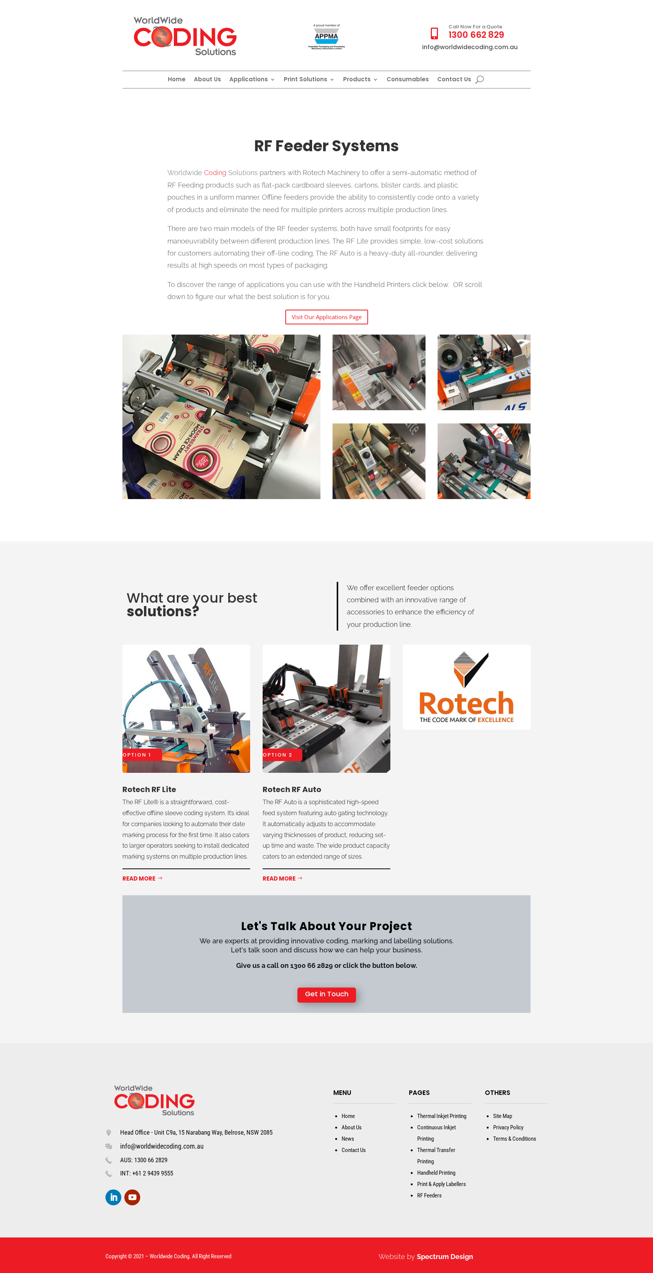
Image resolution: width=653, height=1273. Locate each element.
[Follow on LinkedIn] (113, 1197)
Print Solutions (305, 80)
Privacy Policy (508, 1127)
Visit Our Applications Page (327, 317)
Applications (248, 80)
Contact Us (454, 80)
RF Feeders (429, 1195)
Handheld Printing (436, 1172)
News (348, 1138)
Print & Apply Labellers (441, 1184)
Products (357, 80)
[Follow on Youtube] (132, 1197)
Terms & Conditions (514, 1138)
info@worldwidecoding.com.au (162, 1146)
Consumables (408, 80)
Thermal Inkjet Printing (441, 1116)
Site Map (502, 1116)
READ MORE (138, 878)
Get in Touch (326, 994)
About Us (207, 80)
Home (177, 80)
